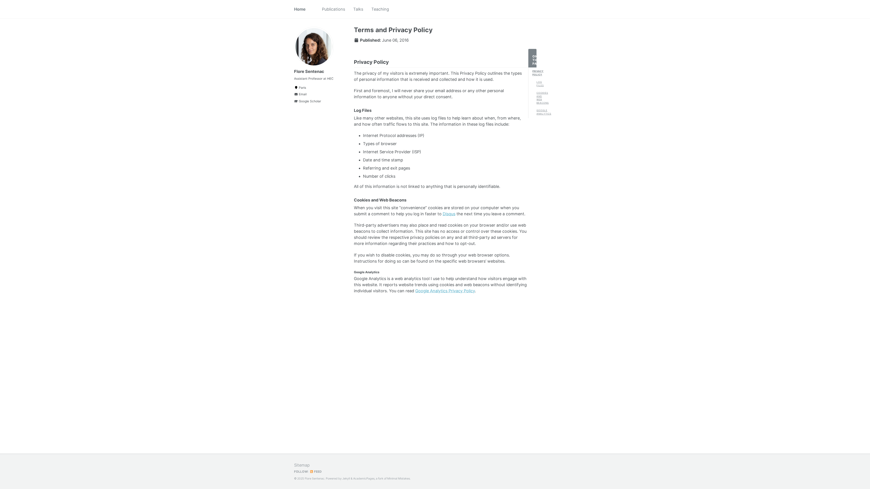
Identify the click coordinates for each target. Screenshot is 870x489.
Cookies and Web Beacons (538, 97)
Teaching (380, 9)
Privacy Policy (534, 73)
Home (300, 9)
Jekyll (346, 478)
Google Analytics (538, 112)
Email (302, 94)
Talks (358, 9)
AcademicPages (364, 478)
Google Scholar (309, 101)
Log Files (538, 84)
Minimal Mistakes (398, 478)
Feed (317, 471)
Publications (333, 9)
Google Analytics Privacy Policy (445, 290)
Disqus (449, 213)
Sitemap (302, 465)
